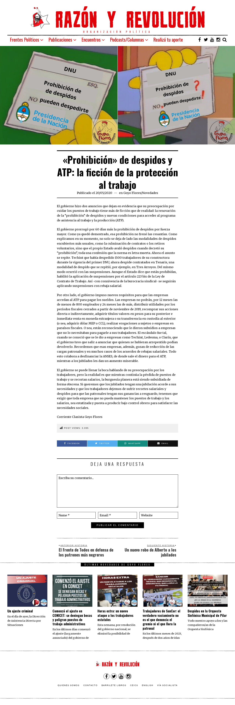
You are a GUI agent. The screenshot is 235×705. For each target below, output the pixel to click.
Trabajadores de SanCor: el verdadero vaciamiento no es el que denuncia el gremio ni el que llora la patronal (161, 620)
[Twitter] (206, 39)
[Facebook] (199, 39)
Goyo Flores (132, 193)
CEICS (134, 685)
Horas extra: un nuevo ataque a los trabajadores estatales (115, 615)
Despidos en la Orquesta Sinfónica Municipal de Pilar (207, 613)
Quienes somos (68, 685)
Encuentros (91, 39)
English (147, 685)
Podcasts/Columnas (127, 39)
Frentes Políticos (24, 39)
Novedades (150, 193)
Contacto (90, 685)
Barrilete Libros (114, 685)
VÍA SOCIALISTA (167, 685)
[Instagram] (218, 39)
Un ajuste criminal (20, 611)
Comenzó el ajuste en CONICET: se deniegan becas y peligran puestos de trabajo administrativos (72, 617)
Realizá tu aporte (168, 39)
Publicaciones (60, 39)
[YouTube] (212, 39)
